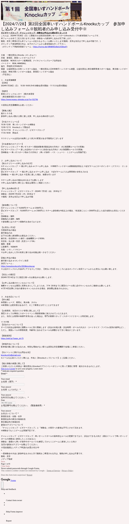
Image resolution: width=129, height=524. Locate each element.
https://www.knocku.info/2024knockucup (18, 266)
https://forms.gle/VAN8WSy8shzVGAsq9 (50, 47)
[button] (64, 461)
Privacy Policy (67, 471)
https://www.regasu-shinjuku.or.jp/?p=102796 (19, 99)
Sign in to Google (8, 369)
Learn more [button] (38, 369)
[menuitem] (67, 497)
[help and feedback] (2, 485)
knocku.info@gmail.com (11, 355)
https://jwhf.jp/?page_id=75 (12, 338)
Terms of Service (53, 471)
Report (29, 475)
